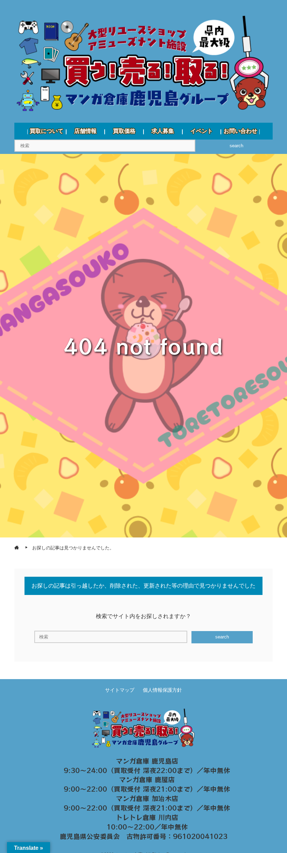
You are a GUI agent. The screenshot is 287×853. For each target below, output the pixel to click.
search (236, 145)
